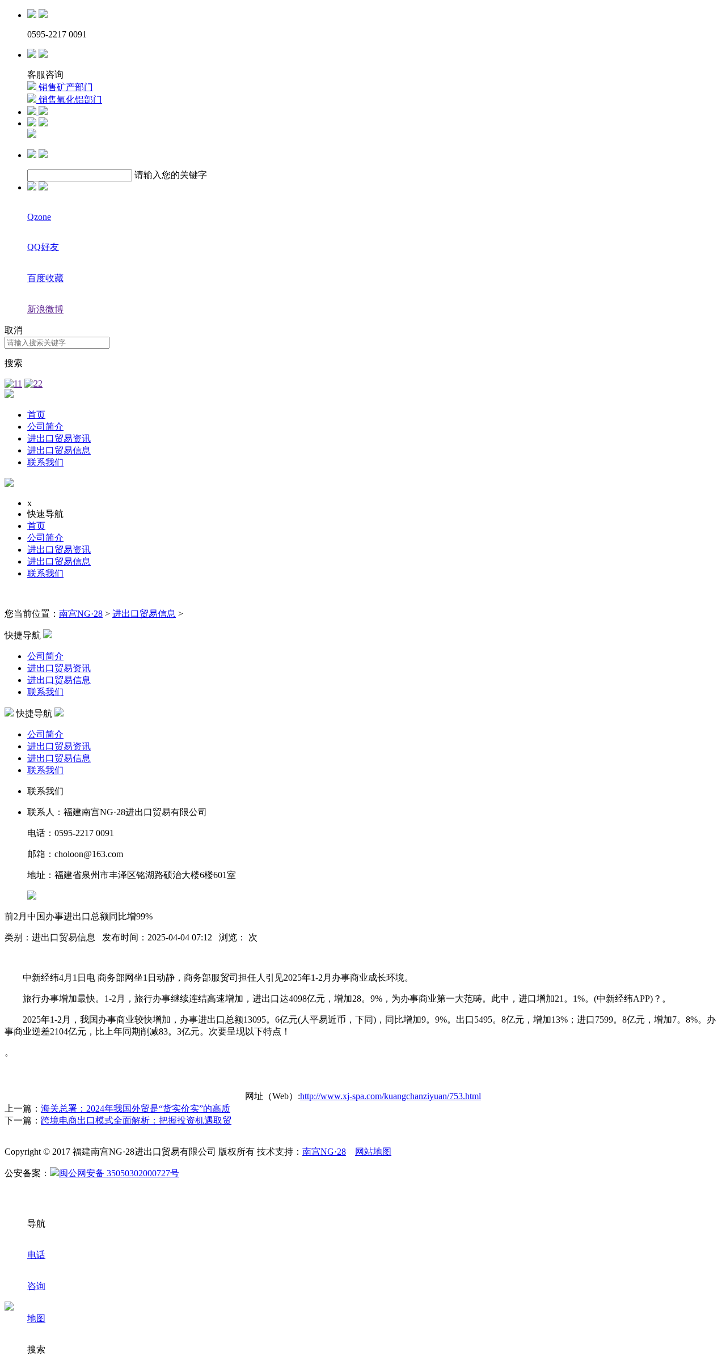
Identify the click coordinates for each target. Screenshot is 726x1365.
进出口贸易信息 (59, 450)
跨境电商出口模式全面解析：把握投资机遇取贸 (136, 1120)
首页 (36, 414)
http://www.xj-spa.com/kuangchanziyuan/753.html (390, 1096)
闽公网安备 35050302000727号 (119, 1173)
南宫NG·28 (81, 613)
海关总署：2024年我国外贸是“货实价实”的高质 (135, 1108)
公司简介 (45, 426)
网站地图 (373, 1151)
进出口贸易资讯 (59, 438)
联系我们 (45, 462)
